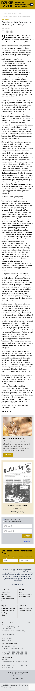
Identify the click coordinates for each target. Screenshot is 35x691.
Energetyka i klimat (24, 596)
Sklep (3, 615)
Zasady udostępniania (25, 608)
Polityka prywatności (25, 610)
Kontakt (3, 601)
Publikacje (4, 613)
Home (9, 13)
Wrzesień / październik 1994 (10, 15)
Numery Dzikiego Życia (12, 519)
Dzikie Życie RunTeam (7, 610)
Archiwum (14, 13)
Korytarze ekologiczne (25, 594)
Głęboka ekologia (6, 596)
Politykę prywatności (7, 558)
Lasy (20, 592)
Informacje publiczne (7, 598)
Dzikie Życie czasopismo (8, 608)
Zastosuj (27, 536)
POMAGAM (8, 455)
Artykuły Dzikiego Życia (13, 522)
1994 (19, 13)
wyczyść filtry (26, 541)
